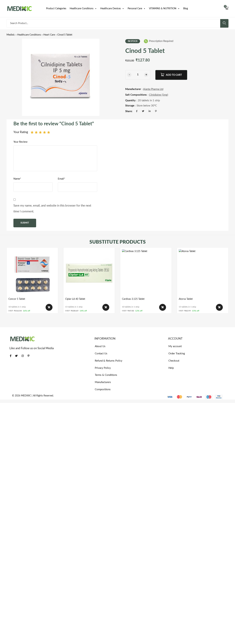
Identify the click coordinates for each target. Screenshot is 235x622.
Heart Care (49, 35)
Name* (17, 179)
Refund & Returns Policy (108, 360)
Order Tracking (176, 353)
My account (175, 346)
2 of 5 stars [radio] (36, 132)
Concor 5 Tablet (16, 299)
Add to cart (174, 75)
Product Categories (56, 8)
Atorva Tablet (186, 299)
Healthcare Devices (110, 8)
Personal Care (135, 8)
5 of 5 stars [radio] (48, 132)
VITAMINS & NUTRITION (162, 8)
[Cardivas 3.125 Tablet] (146, 273)
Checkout (173, 360)
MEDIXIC (26, 396)
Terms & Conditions (106, 375)
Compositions (103, 389)
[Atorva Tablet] (203, 273)
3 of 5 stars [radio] (40, 132)
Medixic (11, 35)
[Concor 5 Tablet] (32, 273)
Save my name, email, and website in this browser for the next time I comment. (52, 208)
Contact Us (101, 353)
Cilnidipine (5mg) (158, 95)
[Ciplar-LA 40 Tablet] (89, 273)
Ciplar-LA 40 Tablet (75, 299)
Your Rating (20, 132)
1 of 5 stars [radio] (32, 132)
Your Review (20, 142)
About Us (100, 346)
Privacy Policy (103, 368)
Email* (61, 179)
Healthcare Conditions (81, 8)
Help (171, 368)
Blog (185, 8)
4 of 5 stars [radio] (44, 132)
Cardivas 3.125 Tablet (133, 299)
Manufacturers (103, 382)
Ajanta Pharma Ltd (153, 89)
